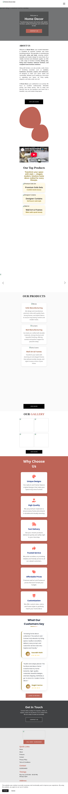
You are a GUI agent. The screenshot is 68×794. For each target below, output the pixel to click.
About (21, 752)
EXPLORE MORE (34, 102)
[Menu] (64, 4)
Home (21, 749)
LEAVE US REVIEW (34, 695)
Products (21, 754)
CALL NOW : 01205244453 (34, 742)
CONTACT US (34, 31)
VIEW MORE (34, 406)
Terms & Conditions (24, 762)
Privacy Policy (23, 759)
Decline (13, 790)
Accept (5, 790)
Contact (21, 757)
